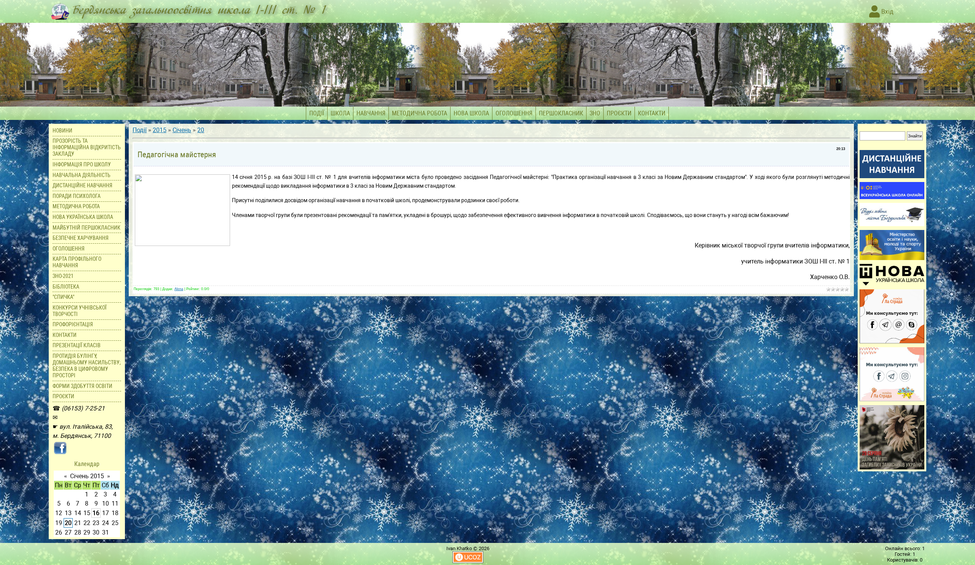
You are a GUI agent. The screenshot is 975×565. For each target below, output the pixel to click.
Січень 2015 (87, 476)
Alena (178, 289)
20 (68, 523)
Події (140, 130)
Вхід (886, 11)
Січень (182, 130)
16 (96, 513)
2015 (159, 130)
